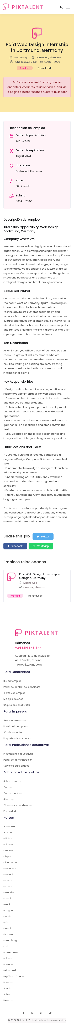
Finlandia (8, 892)
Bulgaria (8, 844)
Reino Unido (10, 970)
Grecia (7, 904)
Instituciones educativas (18, 753)
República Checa (13, 976)
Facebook (16, 546)
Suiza (6, 994)
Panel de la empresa (15, 726)
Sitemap (8, 799)
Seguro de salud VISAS (16, 705)
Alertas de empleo (14, 693)
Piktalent (22, 1020)
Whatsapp (42, 546)
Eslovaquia (9, 868)
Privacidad (9, 811)
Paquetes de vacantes (17, 738)
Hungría (8, 910)
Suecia (7, 988)
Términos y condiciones (17, 805)
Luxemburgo (10, 940)
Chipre (7, 856)
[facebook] (23, 1013)
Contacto (9, 787)
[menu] (68, 7)
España (7, 880)
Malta (6, 946)
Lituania (8, 934)
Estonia (7, 886)
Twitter (44, 536)
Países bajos (10, 952)
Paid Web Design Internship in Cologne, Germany (39, 576)
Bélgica (7, 838)
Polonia (7, 958)
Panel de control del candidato (21, 687)
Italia (6, 922)
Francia (7, 898)
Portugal (8, 964)
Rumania (8, 982)
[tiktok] (50, 1013)
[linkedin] (41, 1013)
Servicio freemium (14, 720)
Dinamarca (10, 862)
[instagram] (32, 1013)
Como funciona (13, 793)
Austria (7, 832)
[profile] (61, 7)
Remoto (8, 1000)
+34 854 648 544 (28, 648)
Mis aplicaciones (13, 699)
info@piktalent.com (28, 665)
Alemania (9, 826)
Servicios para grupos (16, 765)
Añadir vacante (12, 732)
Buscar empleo (12, 681)
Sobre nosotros (12, 781)
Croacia (8, 850)
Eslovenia (8, 874)
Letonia (7, 928)
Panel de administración (18, 759)
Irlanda (7, 916)
